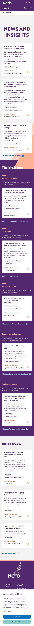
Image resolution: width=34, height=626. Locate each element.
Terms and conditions (20, 585)
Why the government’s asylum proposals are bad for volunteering (14, 300)
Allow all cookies (17, 617)
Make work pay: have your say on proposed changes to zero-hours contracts (15, 84)
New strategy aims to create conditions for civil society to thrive (13, 455)
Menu (5, 8)
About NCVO (8, 584)
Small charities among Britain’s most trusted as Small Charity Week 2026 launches (14, 398)
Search (26, 8)
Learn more (7, 611)
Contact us (7, 586)
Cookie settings (17, 622)
